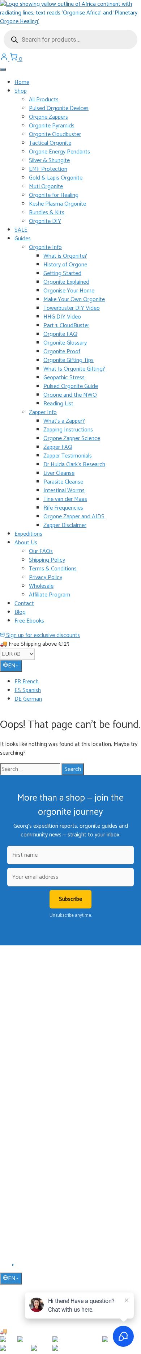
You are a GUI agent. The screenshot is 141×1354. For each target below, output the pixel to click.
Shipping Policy (47, 560)
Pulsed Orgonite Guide (70, 386)
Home (21, 82)
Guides (22, 239)
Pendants (24, 1071)
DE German (28, 699)
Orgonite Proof (61, 352)
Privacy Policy (45, 577)
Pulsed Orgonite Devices (59, 108)
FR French (26, 682)
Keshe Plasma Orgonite (57, 204)
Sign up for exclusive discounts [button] (42, 635)
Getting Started (62, 273)
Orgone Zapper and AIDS (73, 517)
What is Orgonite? (65, 256)
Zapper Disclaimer (64, 525)
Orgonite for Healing (53, 195)
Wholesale (41, 586)
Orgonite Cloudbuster (55, 134)
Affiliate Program (49, 595)
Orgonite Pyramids (51, 126)
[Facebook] (4, 1267)
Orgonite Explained (66, 282)
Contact (24, 603)
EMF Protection (48, 169)
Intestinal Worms (64, 490)
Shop (20, 91)
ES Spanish (27, 690)
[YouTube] (13, 1267)
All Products (44, 100)
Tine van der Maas (65, 499)
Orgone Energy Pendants (59, 152)
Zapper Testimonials (67, 456)
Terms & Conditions (53, 569)
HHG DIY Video (62, 317)
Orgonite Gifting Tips (68, 360)
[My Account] (4, 59)
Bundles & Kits (46, 213)
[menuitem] (77, 682)
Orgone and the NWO (70, 395)
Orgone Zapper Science (71, 438)
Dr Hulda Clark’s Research (74, 464)
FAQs (20, 1179)
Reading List (58, 404)
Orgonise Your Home (68, 291)
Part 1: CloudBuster (66, 325)
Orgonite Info (45, 247)
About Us (25, 543)
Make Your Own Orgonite (74, 299)
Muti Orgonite (46, 186)
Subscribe (70, 899)
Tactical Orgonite (50, 143)
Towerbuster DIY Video (71, 308)
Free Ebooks (29, 621)
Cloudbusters (28, 1061)
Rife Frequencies (63, 508)
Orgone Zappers (48, 117)
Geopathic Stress (64, 378)
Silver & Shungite (49, 160)
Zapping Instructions (68, 430)
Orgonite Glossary (65, 343)
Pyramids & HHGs (33, 1082)
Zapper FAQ (57, 447)
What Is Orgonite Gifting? (74, 369)
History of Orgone (65, 265)
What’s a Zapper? (64, 421)
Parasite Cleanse (63, 482)
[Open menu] (3, 69)
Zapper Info (43, 412)
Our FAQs (41, 551)
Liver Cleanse (58, 473)
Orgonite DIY (45, 221)
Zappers (22, 1092)
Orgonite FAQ (60, 334)
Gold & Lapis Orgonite (55, 178)
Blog (20, 612)
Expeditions (28, 534)
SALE (20, 230)
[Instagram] (22, 1267)
